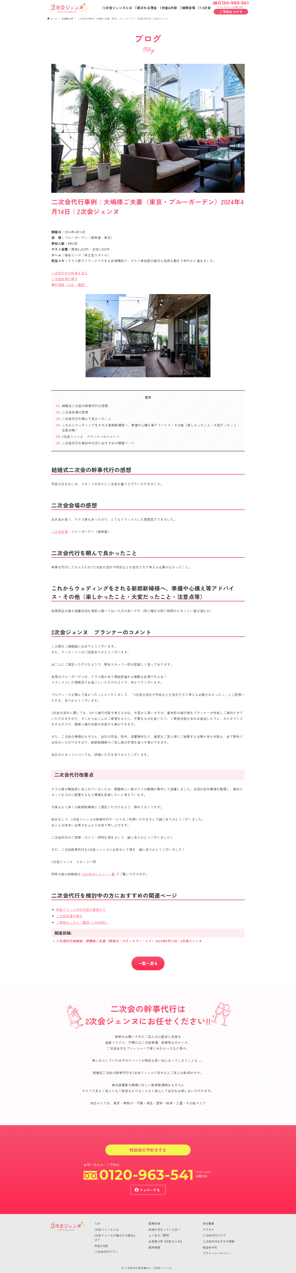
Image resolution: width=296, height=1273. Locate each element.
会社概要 (208, 1223)
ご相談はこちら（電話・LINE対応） (82, 922)
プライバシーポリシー (217, 1253)
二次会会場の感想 (75, 412)
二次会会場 (59, 531)
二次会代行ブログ (214, 1235)
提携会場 (154, 1223)
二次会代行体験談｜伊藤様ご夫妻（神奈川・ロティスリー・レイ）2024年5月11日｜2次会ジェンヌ (129, 940)
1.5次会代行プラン (106, 1251)
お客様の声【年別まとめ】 (165, 1241)
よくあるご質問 (158, 1235)
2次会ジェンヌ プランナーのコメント (91, 436)
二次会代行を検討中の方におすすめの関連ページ (98, 443)
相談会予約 (210, 1247)
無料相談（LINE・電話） (69, 284)
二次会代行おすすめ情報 (218, 1241)
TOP (97, 1223)
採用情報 (154, 1247)
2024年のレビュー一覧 (98, 874)
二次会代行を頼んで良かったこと (86, 418)
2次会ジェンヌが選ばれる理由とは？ (115, 1237)
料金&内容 (101, 1246)
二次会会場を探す (64, 278)
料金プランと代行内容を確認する (81, 909)
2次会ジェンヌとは (106, 1229)
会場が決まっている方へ (164, 1229)
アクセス (208, 1229)
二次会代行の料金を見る (69, 273)
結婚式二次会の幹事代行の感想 (85, 405)
